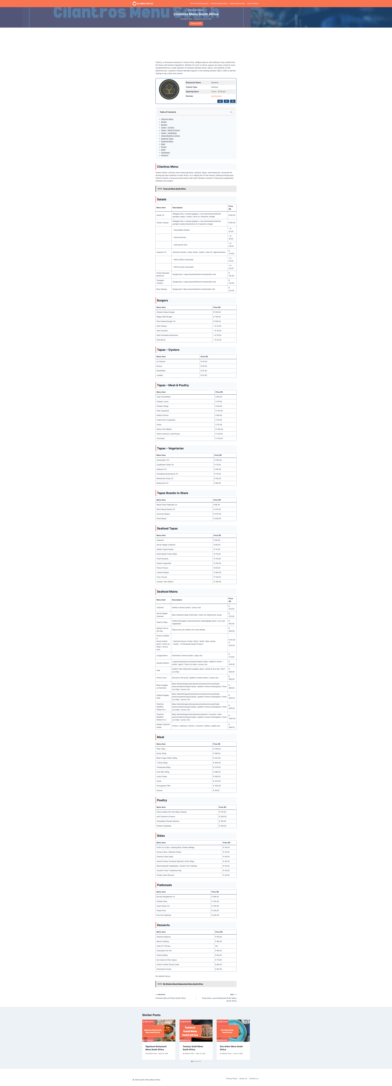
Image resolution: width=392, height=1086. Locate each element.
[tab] (191, 1061)
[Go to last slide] (145, 1039)
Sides (163, 150)
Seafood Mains (167, 141)
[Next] (246, 1039)
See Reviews (216, 96)
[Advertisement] (196, 46)
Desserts (164, 155)
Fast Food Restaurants (199, 3)
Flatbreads (165, 153)
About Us (243, 1079)
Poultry (164, 147)
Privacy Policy (231, 1079)
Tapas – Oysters (167, 127)
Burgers (164, 125)
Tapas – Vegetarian (169, 133)
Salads (164, 122)
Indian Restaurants (237, 3)
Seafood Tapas (167, 139)
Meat (163, 144)
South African (252, 3)
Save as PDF (196, 23)
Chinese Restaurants (219, 3)
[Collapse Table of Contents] (231, 112)
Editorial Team (152, 1053)
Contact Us (253, 1079)
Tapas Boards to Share (170, 136)
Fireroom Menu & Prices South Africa (170, 996)
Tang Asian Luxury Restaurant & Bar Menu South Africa (219, 998)
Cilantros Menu (167, 119)
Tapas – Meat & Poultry (170, 130)
